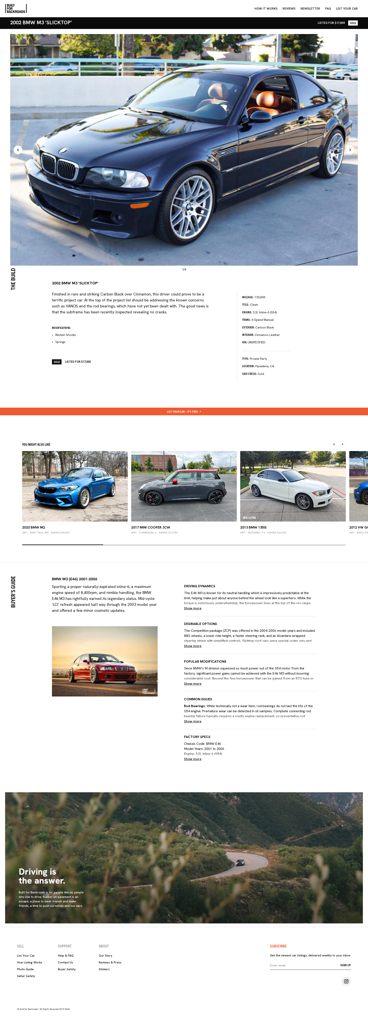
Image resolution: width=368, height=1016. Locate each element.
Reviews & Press (110, 962)
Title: (245, 304)
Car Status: (249, 373)
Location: (248, 366)
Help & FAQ (65, 955)
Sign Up (345, 965)
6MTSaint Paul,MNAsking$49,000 (46, 532)
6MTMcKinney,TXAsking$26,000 (263, 532)
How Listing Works (29, 962)
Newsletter (310, 8)
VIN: (244, 342)
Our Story (105, 955)
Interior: (248, 335)
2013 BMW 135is (253, 527)
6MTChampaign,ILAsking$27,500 (154, 532)
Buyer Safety (67, 969)
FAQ (328, 8)
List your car (347, 8)
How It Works (265, 8)
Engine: (247, 312)
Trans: (246, 319)
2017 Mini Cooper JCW (150, 527)
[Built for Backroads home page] (16, 8)
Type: (245, 358)
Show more (192, 608)
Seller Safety (26, 976)
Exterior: (248, 327)
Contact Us (65, 962)
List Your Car (26, 955)
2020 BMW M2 (33, 527)
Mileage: (248, 297)
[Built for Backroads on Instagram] (346, 981)
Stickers (104, 969)
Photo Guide (25, 969)
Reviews (289, 8)
